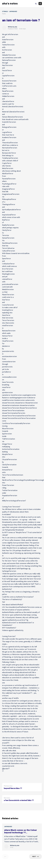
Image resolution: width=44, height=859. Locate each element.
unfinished (13, 11)
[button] (36, 3)
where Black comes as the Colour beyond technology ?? (20, 831)
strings (5, 11)
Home (4, 13)
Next (34, 856)
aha (16, 27)
